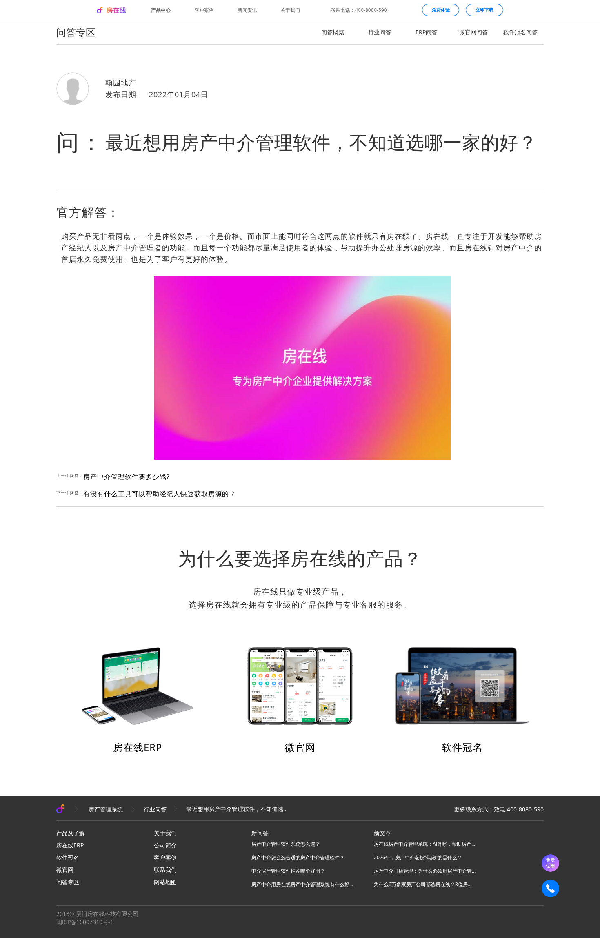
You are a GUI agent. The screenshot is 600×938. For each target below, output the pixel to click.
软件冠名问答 (520, 32)
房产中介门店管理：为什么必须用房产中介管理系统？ (425, 870)
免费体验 (441, 10)
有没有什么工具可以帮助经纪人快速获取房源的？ (159, 493)
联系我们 (165, 869)
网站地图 (165, 882)
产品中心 (161, 10)
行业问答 (379, 32)
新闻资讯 (247, 10)
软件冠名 (462, 747)
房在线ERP (137, 747)
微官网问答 (473, 32)
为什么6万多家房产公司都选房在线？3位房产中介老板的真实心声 (425, 884)
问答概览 (332, 32)
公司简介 (165, 845)
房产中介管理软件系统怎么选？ (285, 843)
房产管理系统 (106, 809)
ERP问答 (426, 32)
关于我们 (290, 10)
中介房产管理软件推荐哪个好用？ (288, 870)
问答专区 (67, 882)
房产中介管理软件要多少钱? (126, 476)
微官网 (300, 747)
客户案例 (204, 10)
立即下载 (484, 10)
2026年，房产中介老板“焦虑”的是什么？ (418, 857)
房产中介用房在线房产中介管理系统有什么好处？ (302, 884)
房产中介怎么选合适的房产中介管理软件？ (297, 857)
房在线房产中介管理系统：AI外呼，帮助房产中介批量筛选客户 (425, 843)
